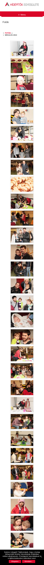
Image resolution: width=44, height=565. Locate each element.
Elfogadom (15, 561)
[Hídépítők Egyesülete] (22, 2)
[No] (41, 557)
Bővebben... (29, 561)
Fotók (8, 33)
